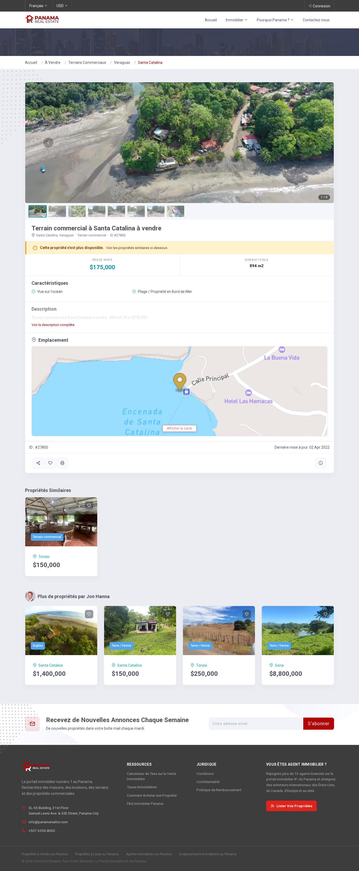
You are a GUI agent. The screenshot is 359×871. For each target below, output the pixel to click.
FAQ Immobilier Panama (145, 803)
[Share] (38, 463)
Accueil (211, 20)
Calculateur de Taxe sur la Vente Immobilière (151, 776)
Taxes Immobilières (142, 787)
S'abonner (319, 723)
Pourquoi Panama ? (273, 20)
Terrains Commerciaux (87, 62)
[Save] (50, 463)
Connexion (321, 6)
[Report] (320, 463)
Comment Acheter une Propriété (152, 795)
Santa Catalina (150, 62)
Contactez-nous (316, 20)
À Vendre (52, 62)
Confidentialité (208, 782)
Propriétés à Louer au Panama (97, 854)
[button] (48, 143)
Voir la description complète (53, 325)
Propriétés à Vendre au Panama (45, 854)
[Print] (62, 463)
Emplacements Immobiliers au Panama (208, 854)
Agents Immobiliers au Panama (149, 854)
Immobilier (235, 20)
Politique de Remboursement (219, 790)
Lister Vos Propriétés (294, 806)
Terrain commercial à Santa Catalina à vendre (96, 228)
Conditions (205, 773)
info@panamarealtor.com (48, 822)
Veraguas (122, 62)
